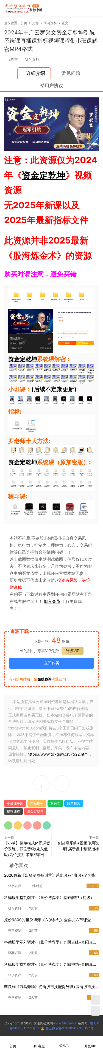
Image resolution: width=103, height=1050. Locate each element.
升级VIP (72, 650)
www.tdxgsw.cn (65, 1023)
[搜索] (79, 7)
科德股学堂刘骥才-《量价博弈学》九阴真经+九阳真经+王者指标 (50, 942)
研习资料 (32, 59)
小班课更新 (15, 803)
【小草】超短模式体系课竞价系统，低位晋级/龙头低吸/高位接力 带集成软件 (27, 849)
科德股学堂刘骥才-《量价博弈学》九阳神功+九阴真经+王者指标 (50, 965)
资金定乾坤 (44, 175)
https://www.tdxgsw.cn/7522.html (57, 754)
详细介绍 (35, 73)
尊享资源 (14, 886)
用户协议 (53, 85)
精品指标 (36, 803)
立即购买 (51, 663)
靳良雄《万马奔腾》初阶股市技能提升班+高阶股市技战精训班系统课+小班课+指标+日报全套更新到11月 (51, 987)
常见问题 (71, 73)
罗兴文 (55, 803)
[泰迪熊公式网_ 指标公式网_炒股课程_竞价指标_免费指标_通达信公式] (23, 8)
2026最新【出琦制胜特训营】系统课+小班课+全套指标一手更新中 (49, 876)
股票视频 (73, 803)
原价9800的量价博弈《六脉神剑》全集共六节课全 (47, 919)
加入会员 (52, 601)
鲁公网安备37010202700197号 (69, 1028)
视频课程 (13, 811)
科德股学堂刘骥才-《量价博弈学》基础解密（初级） (49, 897)
